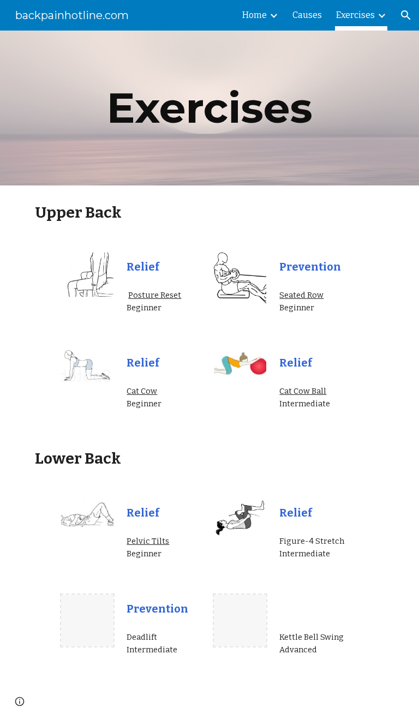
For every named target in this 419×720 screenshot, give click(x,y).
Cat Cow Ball (302, 391)
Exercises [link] (355, 15)
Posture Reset (154, 295)
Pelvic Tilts (148, 541)
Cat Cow (142, 391)
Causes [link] (307, 15)
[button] (406, 15)
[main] (209, 108)
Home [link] (254, 15)
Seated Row (301, 295)
